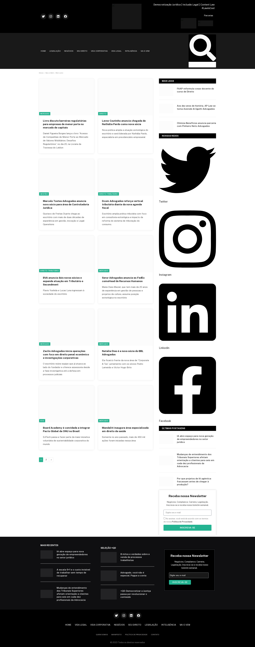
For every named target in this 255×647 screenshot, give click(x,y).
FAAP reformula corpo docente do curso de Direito (195, 90)
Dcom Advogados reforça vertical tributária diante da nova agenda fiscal (122, 204)
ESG (42, 421)
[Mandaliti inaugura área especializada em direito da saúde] (125, 404)
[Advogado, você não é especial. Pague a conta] (109, 575)
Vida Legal (116, 51)
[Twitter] (43, 16)
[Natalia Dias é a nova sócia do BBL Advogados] (125, 327)
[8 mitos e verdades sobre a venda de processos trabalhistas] (109, 557)
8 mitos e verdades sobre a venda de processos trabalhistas (135, 557)
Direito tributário (108, 194)
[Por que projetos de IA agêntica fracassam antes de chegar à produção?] (166, 481)
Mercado (44, 114)
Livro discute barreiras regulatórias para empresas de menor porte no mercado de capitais (64, 124)
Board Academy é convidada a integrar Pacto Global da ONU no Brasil (66, 429)
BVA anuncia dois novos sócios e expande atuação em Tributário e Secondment (63, 281)
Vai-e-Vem (145, 51)
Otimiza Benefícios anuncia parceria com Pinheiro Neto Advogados (196, 124)
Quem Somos (102, 635)
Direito (102, 114)
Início (41, 73)
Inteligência (131, 51)
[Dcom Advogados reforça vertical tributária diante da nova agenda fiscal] (125, 177)
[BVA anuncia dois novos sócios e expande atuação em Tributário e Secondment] (66, 254)
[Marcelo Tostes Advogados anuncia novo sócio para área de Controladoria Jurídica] (66, 177)
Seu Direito (82, 51)
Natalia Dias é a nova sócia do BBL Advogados (122, 353)
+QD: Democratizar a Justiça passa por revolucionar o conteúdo (135, 594)
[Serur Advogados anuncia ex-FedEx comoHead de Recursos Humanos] (125, 254)
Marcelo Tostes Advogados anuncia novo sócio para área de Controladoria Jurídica (66, 204)
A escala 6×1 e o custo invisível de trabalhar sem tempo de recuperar (73, 572)
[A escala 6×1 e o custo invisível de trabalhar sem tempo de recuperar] (46, 573)
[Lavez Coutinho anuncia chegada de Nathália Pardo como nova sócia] (125, 97)
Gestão (44, 194)
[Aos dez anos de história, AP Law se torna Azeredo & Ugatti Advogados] (166, 108)
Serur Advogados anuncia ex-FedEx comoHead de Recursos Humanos (123, 279)
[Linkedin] (58, 16)
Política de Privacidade (182, 522)
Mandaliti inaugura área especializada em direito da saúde (125, 429)
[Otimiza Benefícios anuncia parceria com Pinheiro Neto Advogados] (166, 125)
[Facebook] (65, 16)
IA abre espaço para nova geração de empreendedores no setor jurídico (195, 439)
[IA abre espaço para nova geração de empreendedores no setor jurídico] (166, 439)
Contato (155, 635)
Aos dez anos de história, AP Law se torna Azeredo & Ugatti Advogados (196, 107)
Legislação (55, 51)
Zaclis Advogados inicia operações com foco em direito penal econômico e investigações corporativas (66, 354)
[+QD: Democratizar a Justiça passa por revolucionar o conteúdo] (109, 594)
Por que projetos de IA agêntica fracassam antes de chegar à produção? (194, 481)
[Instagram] (51, 16)
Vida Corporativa (99, 51)
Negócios (68, 51)
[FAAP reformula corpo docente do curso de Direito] (166, 91)
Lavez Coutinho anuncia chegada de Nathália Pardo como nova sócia (124, 122)
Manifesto (116, 635)
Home (43, 51)
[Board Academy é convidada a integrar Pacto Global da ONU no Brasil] (66, 404)
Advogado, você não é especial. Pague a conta (133, 574)
